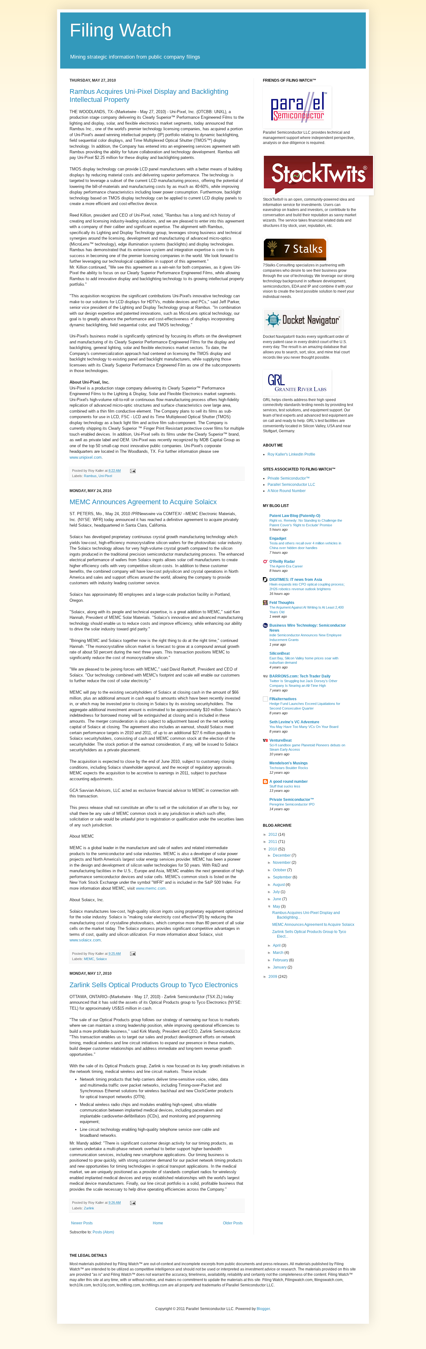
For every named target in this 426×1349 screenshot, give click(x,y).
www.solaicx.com (85, 940)
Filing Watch (121, 30)
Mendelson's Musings (288, 763)
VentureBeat (280, 740)
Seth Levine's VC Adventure (294, 722)
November (282, 862)
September (283, 877)
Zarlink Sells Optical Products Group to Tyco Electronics (154, 985)
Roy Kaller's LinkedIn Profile (291, 454)
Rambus (90, 476)
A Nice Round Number (287, 491)
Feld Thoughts (281, 602)
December (282, 855)
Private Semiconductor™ (289, 478)
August (279, 885)
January (280, 967)
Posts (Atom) (103, 1232)
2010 (273, 849)
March (278, 952)
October (280, 870)
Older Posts (233, 1223)
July (277, 892)
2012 (273, 834)
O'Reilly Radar (282, 561)
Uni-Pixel (105, 476)
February (281, 960)
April (277, 945)
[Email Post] (132, 470)
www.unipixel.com (86, 457)
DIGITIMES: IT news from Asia (295, 579)
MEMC (89, 959)
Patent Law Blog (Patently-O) (294, 516)
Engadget (277, 538)
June (277, 899)
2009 (273, 976)
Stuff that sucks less (284, 786)
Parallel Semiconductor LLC (291, 484)
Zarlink (89, 1208)
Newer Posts (82, 1223)
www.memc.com (151, 888)
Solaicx (101, 959)
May (277, 906)
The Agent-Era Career (286, 566)
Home (158, 1223)
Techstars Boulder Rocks (288, 768)
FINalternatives (283, 699)
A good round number (288, 781)
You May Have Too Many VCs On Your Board (303, 727)
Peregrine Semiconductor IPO (292, 804)
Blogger (263, 1309)
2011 (273, 842)
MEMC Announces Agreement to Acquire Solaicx (143, 502)
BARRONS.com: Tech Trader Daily (300, 676)
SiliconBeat (279, 653)
